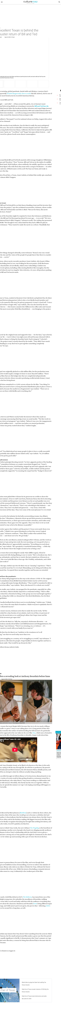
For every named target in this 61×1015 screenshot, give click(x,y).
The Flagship (34, 828)
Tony (34, 733)
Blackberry (23, 813)
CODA (48, 906)
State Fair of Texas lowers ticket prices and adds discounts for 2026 (34, 997)
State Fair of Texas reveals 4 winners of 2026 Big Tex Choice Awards (35, 990)
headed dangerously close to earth (19, 93)
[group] (9, 84)
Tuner (35, 904)
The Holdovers (27, 897)
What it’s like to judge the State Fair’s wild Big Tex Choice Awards (34, 984)
